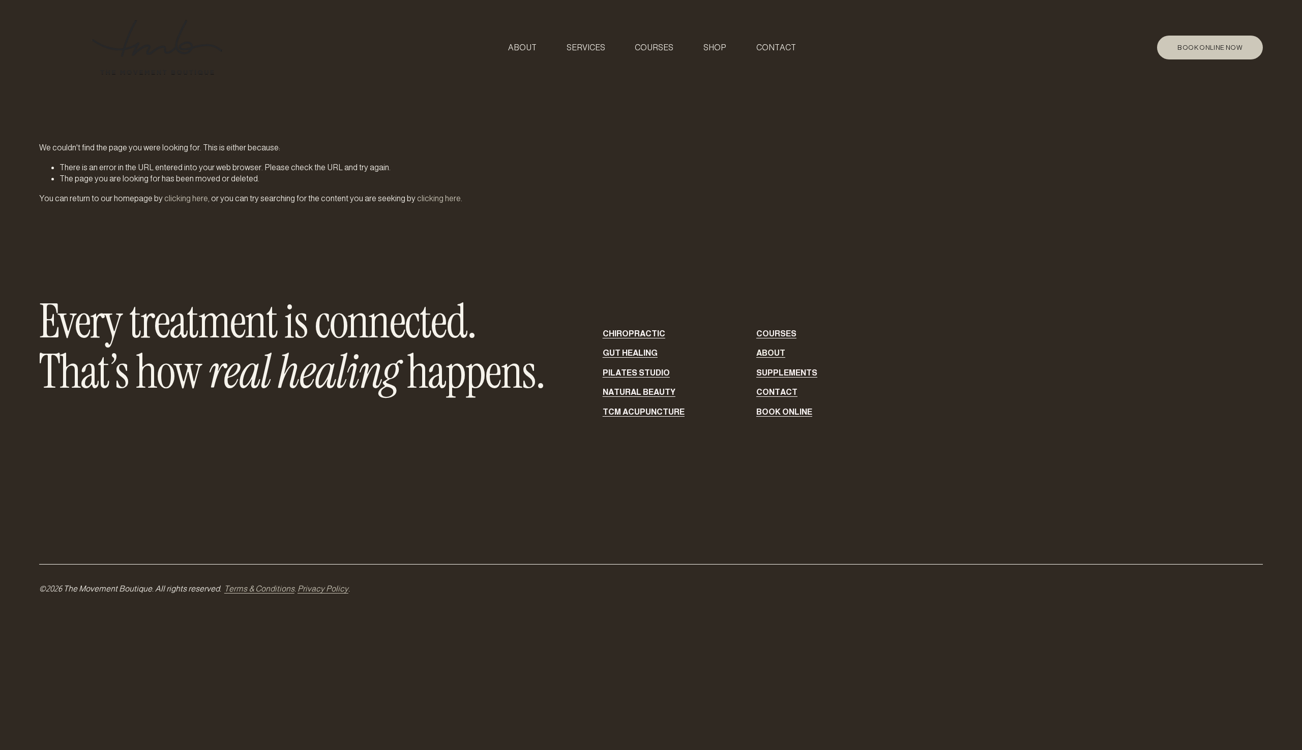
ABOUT (522, 47)
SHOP (714, 47)
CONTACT (776, 47)
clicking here (186, 198)
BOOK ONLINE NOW (1209, 47)
